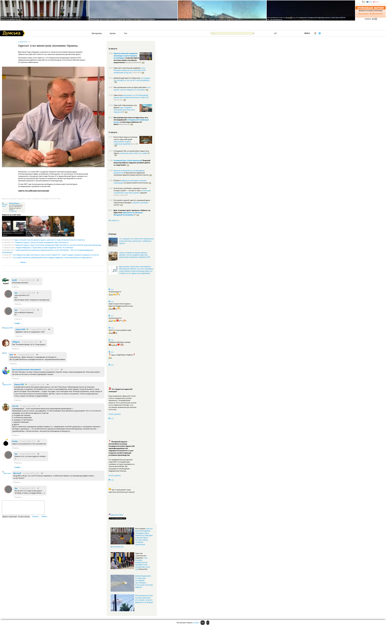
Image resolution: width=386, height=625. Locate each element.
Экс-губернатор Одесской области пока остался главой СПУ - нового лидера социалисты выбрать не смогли (56, 255)
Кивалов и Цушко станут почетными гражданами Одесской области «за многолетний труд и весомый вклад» (58, 245)
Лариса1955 (20, 329)
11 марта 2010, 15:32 (26, 354)
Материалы (97, 33)
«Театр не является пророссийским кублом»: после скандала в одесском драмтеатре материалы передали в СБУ (134, 255)
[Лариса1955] (7, 328)
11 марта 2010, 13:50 (27, 293)
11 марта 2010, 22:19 (27, 441)
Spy (16, 293)
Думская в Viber (117, 515)
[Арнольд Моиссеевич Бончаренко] (6, 374)
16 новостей (12, 211)
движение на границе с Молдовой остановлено (128, 213)
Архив (112, 33)
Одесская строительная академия (127, 68)
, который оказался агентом (135, 183)
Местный (17, 473)
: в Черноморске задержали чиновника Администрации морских (131, 174)
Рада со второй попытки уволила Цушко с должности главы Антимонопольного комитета (49, 240)
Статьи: (113, 233)
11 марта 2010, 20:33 (28, 406)
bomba (15, 441)
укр (275, 33)
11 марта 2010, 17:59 (37, 384)
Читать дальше (115, 414)
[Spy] (8, 297)
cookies (196, 622)
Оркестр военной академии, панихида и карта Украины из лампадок (126, 55)
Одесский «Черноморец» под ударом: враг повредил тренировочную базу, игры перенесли (210, 19)
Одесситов (118, 95)
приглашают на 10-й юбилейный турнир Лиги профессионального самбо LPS (131, 96)
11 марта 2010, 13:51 (27, 310)
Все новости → (114, 220)
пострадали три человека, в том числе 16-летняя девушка (132, 79)
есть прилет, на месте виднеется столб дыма (132, 88)
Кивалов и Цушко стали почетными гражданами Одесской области (41, 242)
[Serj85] (6, 284)
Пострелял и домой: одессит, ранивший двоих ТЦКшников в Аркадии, (132, 201)
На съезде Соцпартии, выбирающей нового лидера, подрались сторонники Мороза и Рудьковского (52, 257)
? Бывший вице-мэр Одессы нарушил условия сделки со (132, 162)
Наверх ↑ (23, 262)
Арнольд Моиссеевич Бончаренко (26, 369)
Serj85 (14, 280)
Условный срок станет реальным (128, 160)
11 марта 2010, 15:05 (38, 329)
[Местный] (6, 473)
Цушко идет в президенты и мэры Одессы (61, 234)
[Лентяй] (6, 410)
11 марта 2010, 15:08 (29, 342)
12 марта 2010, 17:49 (31, 473)
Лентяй (15, 406)
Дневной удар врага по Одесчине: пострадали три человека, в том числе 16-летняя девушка (122, 19)
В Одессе (117, 180)
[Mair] (4, 353)
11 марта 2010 (22, 42)
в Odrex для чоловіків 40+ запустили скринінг (132, 191)
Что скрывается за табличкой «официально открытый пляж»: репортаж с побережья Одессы (136, 241)
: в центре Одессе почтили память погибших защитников (126, 60)
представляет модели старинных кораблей (122, 142)
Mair (11, 354)
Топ (125, 33)
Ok (203, 622)
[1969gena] (6, 346)
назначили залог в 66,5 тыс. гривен (134, 153)
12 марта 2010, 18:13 (27, 488)
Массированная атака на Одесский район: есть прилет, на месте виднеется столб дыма (144, 598)
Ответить (15, 287)
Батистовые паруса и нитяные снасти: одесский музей (125, 138)
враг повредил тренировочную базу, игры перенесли (124, 109)
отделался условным (140, 202)
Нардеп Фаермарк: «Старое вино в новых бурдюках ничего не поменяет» (45, 247)
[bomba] (6, 445)
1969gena (16, 342)
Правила (35, 516)
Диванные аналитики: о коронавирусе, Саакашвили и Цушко (13, 233)
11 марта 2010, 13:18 (27, 280)
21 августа (113, 132)
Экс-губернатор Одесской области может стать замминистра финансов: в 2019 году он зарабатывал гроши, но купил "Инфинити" (38, 231)
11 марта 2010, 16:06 (51, 369)
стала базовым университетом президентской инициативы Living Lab (130, 70)
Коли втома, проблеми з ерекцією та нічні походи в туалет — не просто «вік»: (130, 189)
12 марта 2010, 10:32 (27, 454)
